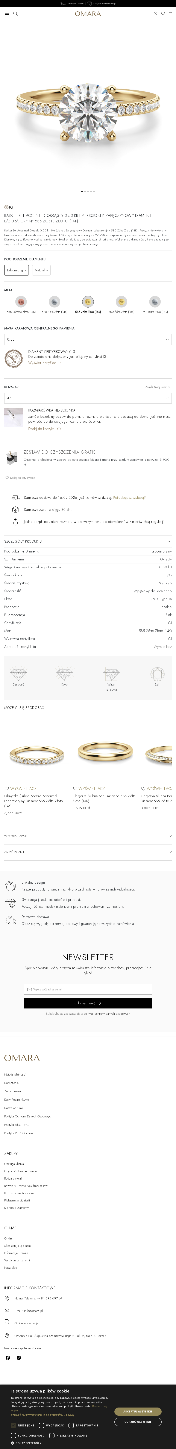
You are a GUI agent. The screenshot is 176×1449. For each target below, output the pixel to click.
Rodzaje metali (13, 1178)
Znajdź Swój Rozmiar (157, 387)
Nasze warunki (13, 1108)
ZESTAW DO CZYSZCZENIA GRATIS (60, 452)
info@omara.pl (33, 1311)
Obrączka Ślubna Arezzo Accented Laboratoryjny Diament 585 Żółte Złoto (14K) (33, 801)
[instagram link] (18, 1357)
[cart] (170, 13)
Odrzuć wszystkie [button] (138, 1422)
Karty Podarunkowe (16, 1099)
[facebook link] (7, 1357)
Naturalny (41, 270)
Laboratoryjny (16, 270)
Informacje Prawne (16, 1253)
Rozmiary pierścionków (19, 1193)
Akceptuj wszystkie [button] (137, 1411)
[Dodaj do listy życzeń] (6, 788)
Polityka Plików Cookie (18, 1133)
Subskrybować (84, 1003)
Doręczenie (11, 1083)
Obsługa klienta (14, 1164)
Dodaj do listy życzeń (22, 478)
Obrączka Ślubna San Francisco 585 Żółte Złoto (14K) (104, 798)
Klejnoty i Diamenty (16, 1208)
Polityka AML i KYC (16, 1125)
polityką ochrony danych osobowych (107, 1013)
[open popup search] (15, 13)
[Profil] (155, 13)
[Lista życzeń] (163, 13)
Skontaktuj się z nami (18, 1246)
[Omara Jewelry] (88, 13)
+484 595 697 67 (49, 1298)
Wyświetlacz (163, 646)
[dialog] (88, 1417)
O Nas (8, 1238)
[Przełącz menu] (6, 14)
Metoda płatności (15, 1074)
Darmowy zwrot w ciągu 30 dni (47, 509)
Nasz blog (10, 1267)
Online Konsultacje (26, 1323)
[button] (60, 1415)
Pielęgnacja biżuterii (17, 1200)
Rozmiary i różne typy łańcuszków (25, 1186)
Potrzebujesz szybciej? (129, 497)
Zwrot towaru (12, 1091)
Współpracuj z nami (17, 1260)
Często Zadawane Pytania (20, 1171)
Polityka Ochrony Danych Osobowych (28, 1116)
